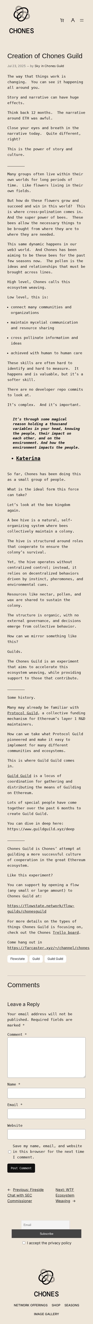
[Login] (72, 20)
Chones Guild (54, 66)
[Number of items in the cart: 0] (62, 20)
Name (13, 1084)
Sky (37, 66)
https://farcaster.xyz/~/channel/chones (48, 948)
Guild (36, 958)
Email (14, 1105)
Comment (17, 1034)
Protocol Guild (22, 713)
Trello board (66, 932)
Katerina (28, 458)
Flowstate (17, 958)
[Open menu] (81, 20)
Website (14, 1125)
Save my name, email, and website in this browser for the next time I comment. (48, 1151)
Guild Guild (19, 776)
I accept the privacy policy (48, 1243)
